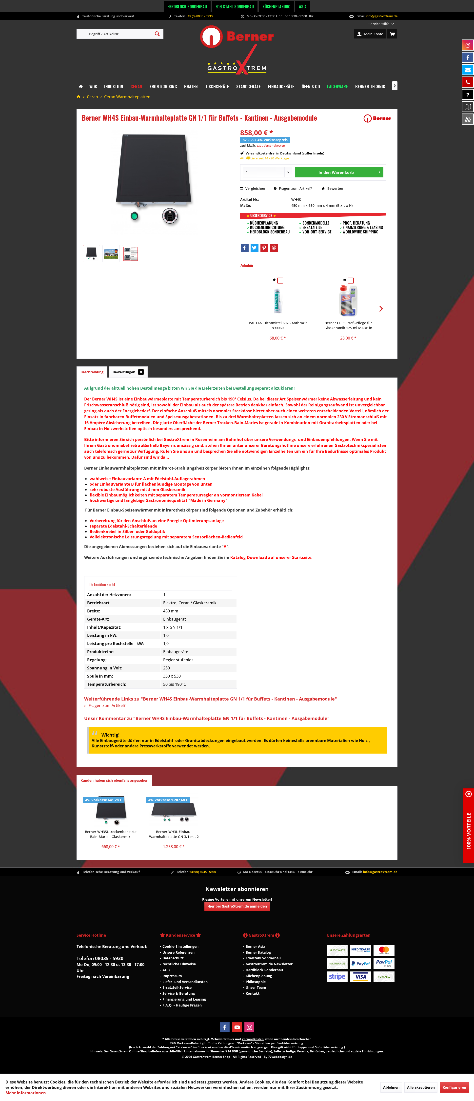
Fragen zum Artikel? (295, 188)
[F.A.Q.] (468, 94)
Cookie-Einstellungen (180, 946)
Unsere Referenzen (178, 952)
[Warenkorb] (392, 34)
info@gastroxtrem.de (381, 16)
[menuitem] (381, 24)
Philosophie (256, 981)
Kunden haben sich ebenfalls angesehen (114, 780)
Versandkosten (253, 1039)
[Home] (81, 87)
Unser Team (256, 987)
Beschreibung (91, 372)
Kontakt (252, 993)
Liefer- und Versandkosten (185, 981)
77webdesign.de (280, 1057)
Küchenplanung (276, 7)
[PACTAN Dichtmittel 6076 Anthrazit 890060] (278, 301)
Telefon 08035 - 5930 (100, 958)
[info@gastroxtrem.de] (468, 69)
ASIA (303, 7)
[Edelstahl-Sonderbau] (468, 119)
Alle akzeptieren (421, 1087)
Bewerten (334, 188)
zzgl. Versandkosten (271, 145)
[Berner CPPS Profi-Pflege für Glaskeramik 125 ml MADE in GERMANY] (348, 301)
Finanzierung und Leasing (184, 999)
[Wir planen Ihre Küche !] (468, 106)
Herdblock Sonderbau (187, 7)
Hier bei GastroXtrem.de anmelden (237, 906)
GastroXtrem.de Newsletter (269, 964)
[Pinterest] (264, 248)
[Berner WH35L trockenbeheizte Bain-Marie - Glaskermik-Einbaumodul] (111, 809)
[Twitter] (254, 248)
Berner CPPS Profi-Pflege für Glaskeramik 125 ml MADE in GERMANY (348, 325)
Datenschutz (173, 958)
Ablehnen (391, 1087)
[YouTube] (237, 1027)
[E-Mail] (274, 248)
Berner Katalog (258, 952)
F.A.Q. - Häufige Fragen (182, 1005)
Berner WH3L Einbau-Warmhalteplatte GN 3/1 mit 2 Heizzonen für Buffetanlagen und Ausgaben (173, 834)
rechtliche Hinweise (179, 964)
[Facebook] (245, 248)
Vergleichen (254, 188)
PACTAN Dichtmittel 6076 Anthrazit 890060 (278, 325)
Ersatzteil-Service (177, 987)
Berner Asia (255, 946)
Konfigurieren (454, 1087)
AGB (166, 970)
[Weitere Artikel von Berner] (377, 118)
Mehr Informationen (25, 1093)
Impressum (172, 975)
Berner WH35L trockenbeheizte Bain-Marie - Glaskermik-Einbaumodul (111, 834)
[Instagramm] (468, 45)
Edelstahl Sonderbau (235, 7)
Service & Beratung (178, 993)
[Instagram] (249, 1027)
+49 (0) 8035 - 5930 (199, 16)
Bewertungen (127, 372)
